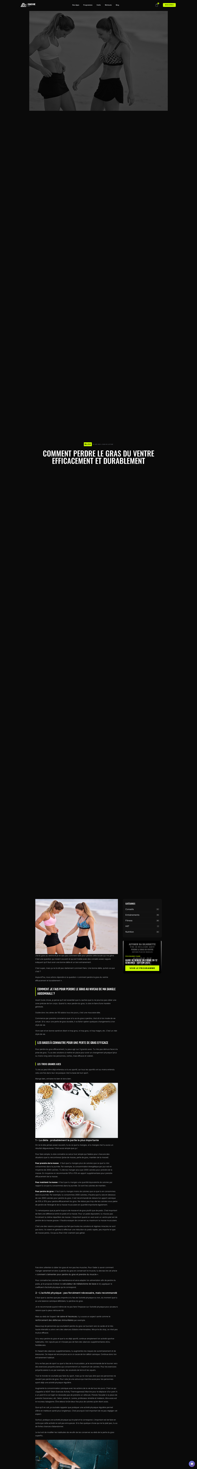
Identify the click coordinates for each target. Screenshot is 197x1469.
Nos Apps (75, 5)
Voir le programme (142, 968)
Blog (117, 5)
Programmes (87, 5)
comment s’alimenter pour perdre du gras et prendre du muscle (67, 1274)
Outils (99, 5)
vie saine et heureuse (67, 1316)
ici (62, 1310)
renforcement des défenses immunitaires (54, 1320)
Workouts (108, 5)
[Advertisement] (76, 1251)
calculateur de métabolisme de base (79, 1284)
